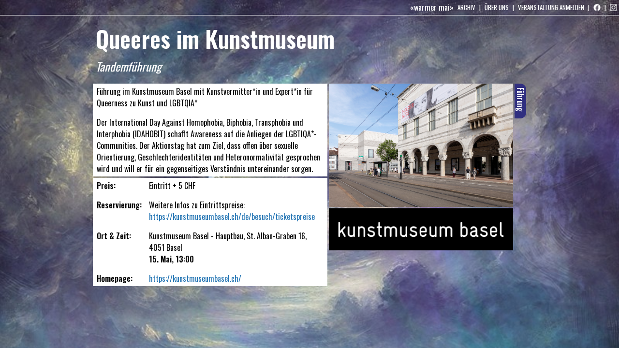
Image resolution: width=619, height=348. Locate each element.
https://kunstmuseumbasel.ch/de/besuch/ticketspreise (232, 216)
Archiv (466, 7)
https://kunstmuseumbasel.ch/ (195, 278)
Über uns (497, 7)
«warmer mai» (432, 7)
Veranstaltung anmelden (551, 7)
